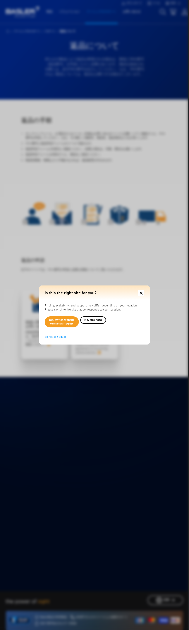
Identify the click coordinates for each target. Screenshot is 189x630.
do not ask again (55, 337)
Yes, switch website (62, 322)
